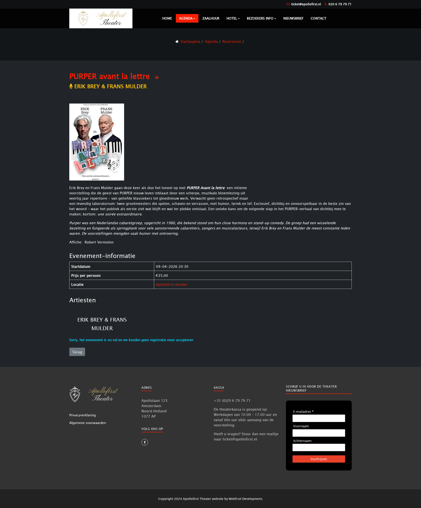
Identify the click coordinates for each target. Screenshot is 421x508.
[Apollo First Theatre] (100, 18)
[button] (187, 18)
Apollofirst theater (171, 284)
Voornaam (301, 426)
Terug (77, 352)
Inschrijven (319, 459)
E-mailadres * (303, 412)
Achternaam (302, 441)
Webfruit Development (245, 499)
